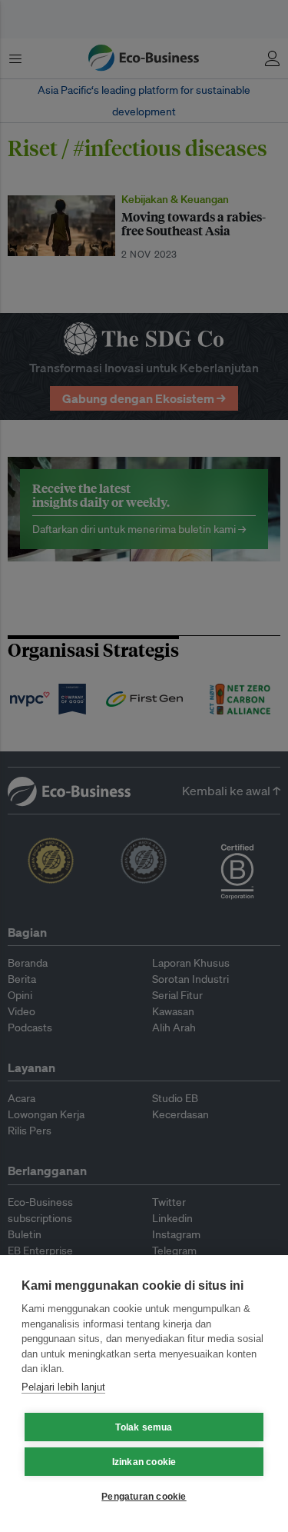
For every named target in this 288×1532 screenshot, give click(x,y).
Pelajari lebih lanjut (63, 1387)
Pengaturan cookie (143, 1496)
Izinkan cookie (144, 1462)
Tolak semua (143, 1427)
